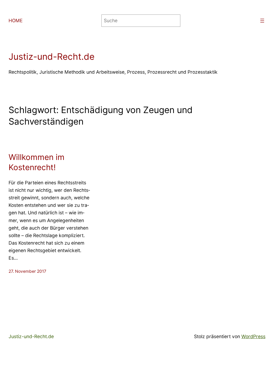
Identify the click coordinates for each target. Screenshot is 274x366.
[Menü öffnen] (262, 20)
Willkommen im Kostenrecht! (36, 162)
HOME (16, 20)
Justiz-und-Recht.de (51, 56)
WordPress (253, 336)
